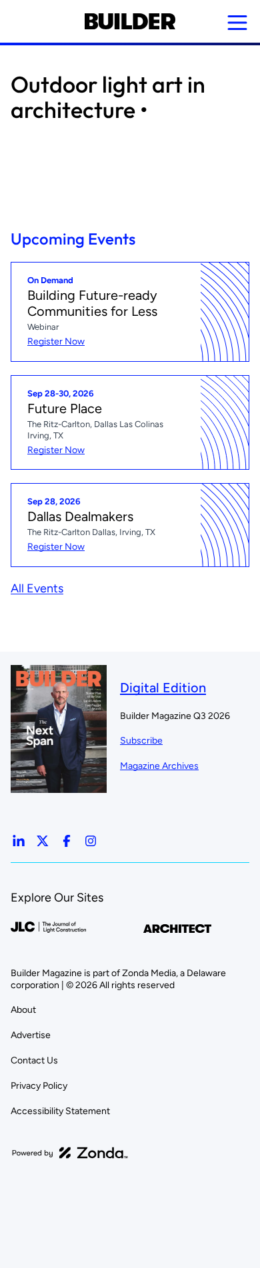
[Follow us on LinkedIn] (19, 841)
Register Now (56, 341)
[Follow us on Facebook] (67, 841)
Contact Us (34, 1060)
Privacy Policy (39, 1085)
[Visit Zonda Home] (70, 1152)
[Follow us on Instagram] (91, 841)
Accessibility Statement (60, 1111)
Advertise (31, 1035)
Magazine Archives (159, 766)
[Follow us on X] (43, 841)
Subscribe (141, 740)
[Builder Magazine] (130, 21)
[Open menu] (237, 22)
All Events (37, 588)
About (23, 1009)
